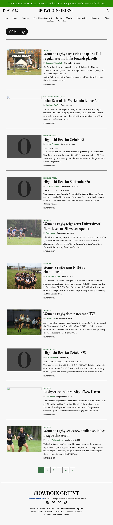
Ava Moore (50, 233)
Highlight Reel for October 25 (64, 353)
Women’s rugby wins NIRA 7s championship (64, 269)
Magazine (95, 18)
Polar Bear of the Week (54, 97)
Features (25, 18)
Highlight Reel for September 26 (66, 182)
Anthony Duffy (52, 105)
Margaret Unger (53, 276)
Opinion (69, 18)
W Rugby (47, 50)
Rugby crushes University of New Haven (71, 392)
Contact (50, 21)
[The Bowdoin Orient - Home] (56, 10)
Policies (70, 512)
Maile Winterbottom (54, 440)
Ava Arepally (51, 358)
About (107, 18)
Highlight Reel (50, 136)
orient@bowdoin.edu (36, 499)
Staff (40, 512)
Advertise (62, 21)
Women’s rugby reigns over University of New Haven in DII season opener (71, 226)
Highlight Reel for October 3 (63, 139)
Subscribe (49, 512)
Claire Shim (51, 319)
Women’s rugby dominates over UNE (69, 314)
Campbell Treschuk (54, 63)
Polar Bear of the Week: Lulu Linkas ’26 (71, 100)
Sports (59, 18)
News (15, 18)
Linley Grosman (52, 144)
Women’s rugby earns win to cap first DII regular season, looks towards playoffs (72, 56)
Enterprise (82, 18)
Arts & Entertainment (43, 18)
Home (5, 18)
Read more (49, 85)
